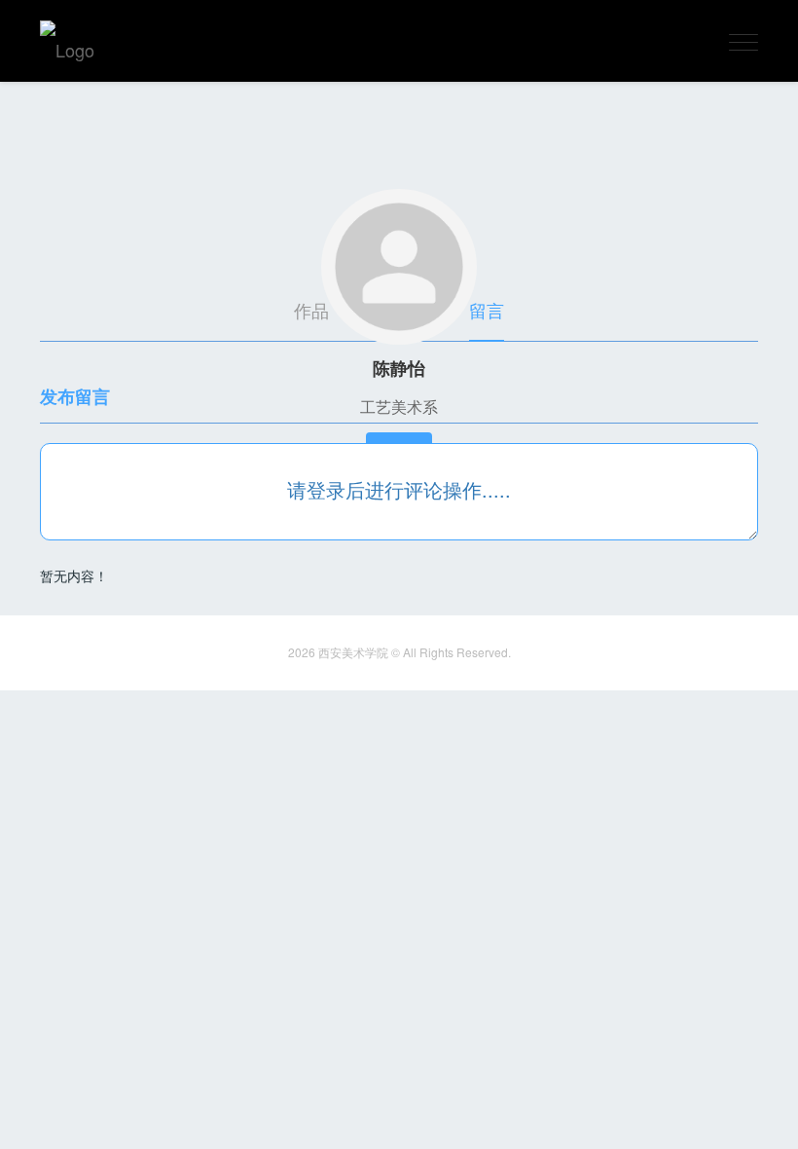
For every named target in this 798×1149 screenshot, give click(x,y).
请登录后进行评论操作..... (399, 489)
